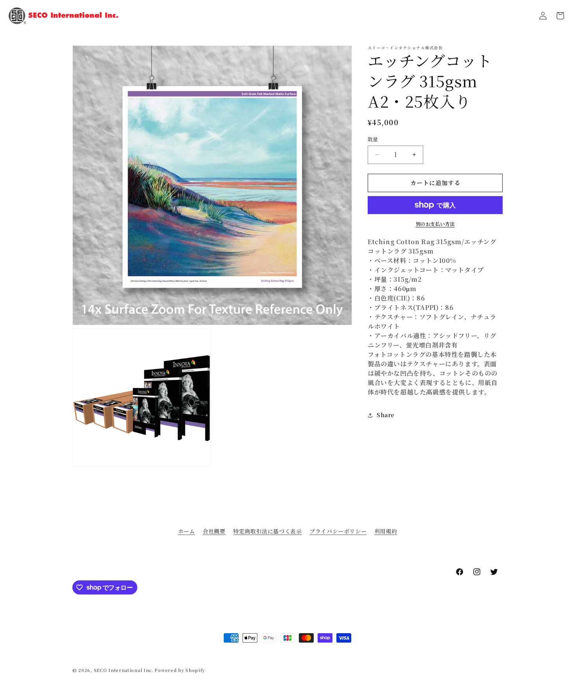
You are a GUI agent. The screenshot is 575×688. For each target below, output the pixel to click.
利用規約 (385, 531)
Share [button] (385, 415)
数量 (373, 139)
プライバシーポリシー (338, 531)
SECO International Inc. (123, 670)
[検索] (525, 15)
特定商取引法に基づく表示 (267, 531)
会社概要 (214, 531)
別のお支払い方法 (435, 223)
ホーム (186, 531)
